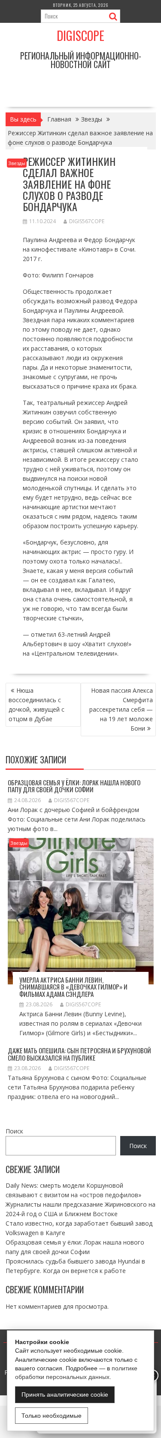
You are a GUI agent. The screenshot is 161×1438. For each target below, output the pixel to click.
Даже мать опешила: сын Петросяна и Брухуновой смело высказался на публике (79, 1054)
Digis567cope (86, 221)
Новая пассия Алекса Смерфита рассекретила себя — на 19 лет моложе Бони (121, 709)
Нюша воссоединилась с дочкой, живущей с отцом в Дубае (36, 704)
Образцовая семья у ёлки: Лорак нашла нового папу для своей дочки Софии (74, 786)
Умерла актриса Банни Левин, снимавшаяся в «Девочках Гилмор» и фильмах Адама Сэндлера (73, 987)
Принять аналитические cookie (64, 1394)
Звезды (16, 163)
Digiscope (80, 35)
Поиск (14, 1131)
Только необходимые (51, 1415)
